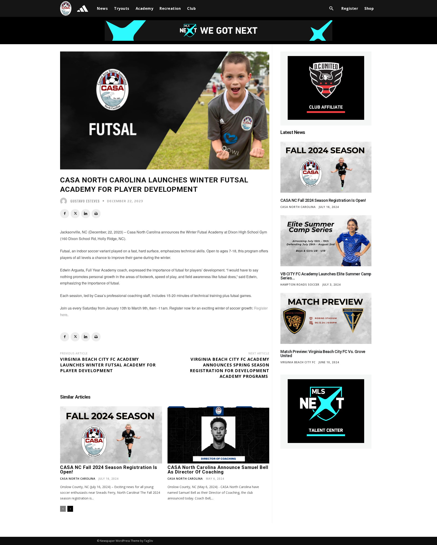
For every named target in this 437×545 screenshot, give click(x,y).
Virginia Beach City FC (297, 362)
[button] (331, 8)
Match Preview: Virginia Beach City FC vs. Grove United (322, 353)
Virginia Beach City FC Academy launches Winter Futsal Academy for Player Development (108, 364)
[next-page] (70, 509)
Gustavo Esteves (85, 201)
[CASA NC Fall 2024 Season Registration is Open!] (111, 434)
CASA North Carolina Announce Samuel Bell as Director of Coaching (218, 470)
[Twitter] (75, 213)
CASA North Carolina (77, 478)
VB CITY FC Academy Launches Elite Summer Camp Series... (325, 275)
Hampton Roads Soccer (299, 284)
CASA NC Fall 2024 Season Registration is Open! (108, 470)
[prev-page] (63, 509)
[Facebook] (64, 213)
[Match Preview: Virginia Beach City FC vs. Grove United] (325, 318)
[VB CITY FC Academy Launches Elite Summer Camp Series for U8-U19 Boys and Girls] (325, 240)
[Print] (96, 213)
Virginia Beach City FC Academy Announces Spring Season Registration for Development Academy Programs (229, 367)
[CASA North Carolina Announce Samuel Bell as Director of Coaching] (218, 434)
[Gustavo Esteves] (64, 201)
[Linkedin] (85, 213)
